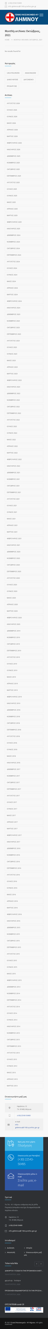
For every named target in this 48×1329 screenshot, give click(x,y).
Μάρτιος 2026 (12, 136)
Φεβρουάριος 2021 (14, 538)
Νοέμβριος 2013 (13, 1033)
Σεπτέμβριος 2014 (14, 1000)
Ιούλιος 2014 (12, 1013)
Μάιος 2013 (11, 1072)
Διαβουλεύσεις (12, 79)
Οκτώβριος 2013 (13, 1040)
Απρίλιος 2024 (12, 288)
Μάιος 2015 (11, 974)
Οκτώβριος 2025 (13, 169)
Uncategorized (13, 73)
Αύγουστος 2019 (13, 657)
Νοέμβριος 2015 (13, 934)
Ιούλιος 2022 (12, 426)
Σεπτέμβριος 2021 (14, 492)
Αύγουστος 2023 (13, 341)
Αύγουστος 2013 (13, 1053)
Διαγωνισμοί (29, 79)
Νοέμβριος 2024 (13, 242)
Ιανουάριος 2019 (13, 703)
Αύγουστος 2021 (13, 499)
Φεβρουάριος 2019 (14, 697)
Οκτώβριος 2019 (13, 644)
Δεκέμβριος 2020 (13, 552)
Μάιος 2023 (11, 360)
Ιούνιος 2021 (12, 512)
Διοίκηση (10, 1248)
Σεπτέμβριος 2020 (14, 571)
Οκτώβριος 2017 (13, 782)
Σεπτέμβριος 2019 (14, 651)
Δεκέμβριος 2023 (13, 314)
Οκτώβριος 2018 (13, 723)
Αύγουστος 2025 (13, 182)
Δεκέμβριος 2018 (13, 710)
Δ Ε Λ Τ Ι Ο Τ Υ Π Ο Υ (13, 1280)
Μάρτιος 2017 (12, 829)
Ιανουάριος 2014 (13, 1026)
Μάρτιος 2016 (12, 908)
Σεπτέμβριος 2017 (14, 789)
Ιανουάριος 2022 (13, 466)
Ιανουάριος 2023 (13, 387)
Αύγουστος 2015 (13, 954)
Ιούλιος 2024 (12, 268)
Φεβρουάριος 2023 (14, 380)
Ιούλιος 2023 (12, 347)
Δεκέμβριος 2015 (13, 927)
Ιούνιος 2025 (12, 196)
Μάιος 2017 (11, 815)
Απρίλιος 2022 (12, 446)
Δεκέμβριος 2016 (13, 848)
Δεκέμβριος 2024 (13, 235)
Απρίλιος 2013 (12, 1079)
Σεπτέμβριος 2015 (14, 947)
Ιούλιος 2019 (12, 664)
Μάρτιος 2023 (12, 374)
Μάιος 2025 (11, 202)
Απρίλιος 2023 (12, 367)
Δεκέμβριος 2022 (13, 393)
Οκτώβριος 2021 (13, 486)
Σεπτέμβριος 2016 (14, 868)
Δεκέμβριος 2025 (13, 156)
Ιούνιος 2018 (12, 749)
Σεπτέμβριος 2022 (14, 413)
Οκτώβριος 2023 (13, 327)
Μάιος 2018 (11, 756)
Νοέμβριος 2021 (13, 479)
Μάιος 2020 (11, 598)
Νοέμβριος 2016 (13, 855)
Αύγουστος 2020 (13, 578)
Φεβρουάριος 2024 (14, 301)
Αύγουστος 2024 (13, 261)
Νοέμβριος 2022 (13, 400)
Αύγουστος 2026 (13, 103)
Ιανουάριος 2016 (13, 921)
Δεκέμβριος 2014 (13, 987)
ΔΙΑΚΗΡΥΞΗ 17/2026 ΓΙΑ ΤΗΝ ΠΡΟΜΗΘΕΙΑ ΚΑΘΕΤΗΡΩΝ (24, 1271)
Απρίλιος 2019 (12, 683)
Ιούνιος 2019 (12, 670)
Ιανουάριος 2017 (13, 842)
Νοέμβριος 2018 (13, 716)
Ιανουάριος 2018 (13, 763)
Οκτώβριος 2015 (13, 941)
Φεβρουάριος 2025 (14, 222)
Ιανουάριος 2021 (13, 545)
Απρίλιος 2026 (12, 130)
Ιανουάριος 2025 (13, 229)
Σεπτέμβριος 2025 (14, 176)
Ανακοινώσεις (30, 73)
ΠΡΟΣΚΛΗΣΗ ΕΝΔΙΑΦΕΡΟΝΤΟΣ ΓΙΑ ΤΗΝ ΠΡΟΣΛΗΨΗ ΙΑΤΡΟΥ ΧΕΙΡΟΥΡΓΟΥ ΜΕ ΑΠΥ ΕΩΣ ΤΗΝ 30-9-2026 (24, 1290)
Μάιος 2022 (11, 440)
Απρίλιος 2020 (12, 604)
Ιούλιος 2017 (12, 802)
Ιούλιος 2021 (12, 505)
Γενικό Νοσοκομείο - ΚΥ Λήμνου (23, 1322)
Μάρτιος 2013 (12, 1086)
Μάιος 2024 (11, 281)
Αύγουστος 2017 (13, 796)
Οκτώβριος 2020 (13, 565)
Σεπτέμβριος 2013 (14, 1046)
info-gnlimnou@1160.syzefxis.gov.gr (22, 6)
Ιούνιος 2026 (12, 116)
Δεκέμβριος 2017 (13, 769)
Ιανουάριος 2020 (13, 624)
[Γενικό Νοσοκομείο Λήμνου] (22, 17)
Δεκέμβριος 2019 (13, 631)
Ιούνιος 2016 (12, 888)
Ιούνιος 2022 (12, 433)
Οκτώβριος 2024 (13, 248)
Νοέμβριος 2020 (13, 558)
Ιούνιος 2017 (12, 809)
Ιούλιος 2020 (12, 585)
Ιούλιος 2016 (12, 881)
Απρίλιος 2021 (12, 525)
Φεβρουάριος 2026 (14, 143)
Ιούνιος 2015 (12, 967)
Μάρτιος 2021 (12, 532)
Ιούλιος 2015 (12, 960)
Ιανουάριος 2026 (13, 149)
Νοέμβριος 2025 (13, 163)
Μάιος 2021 (11, 519)
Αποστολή (11, 1252)
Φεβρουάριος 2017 (14, 835)
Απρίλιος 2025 (12, 209)
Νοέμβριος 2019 (13, 637)
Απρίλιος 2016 (12, 901)
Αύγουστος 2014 (13, 1007)
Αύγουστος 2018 (13, 736)
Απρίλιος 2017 (12, 822)
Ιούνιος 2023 (12, 354)
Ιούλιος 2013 (12, 1059)
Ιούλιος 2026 (12, 110)
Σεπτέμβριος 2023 (14, 334)
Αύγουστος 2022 (13, 420)
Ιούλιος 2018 (12, 743)
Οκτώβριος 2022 (13, 407)
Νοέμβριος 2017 (13, 776)
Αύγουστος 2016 (13, 875)
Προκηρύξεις (12, 86)
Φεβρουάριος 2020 (14, 618)
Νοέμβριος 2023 (13, 321)
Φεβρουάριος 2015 (14, 980)
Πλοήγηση (25, 1145)
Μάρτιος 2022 (12, 453)
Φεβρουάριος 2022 (14, 459)
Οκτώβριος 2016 (13, 861)
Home (7, 40)
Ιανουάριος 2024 (13, 308)
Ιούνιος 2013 (12, 1066)
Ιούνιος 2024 (12, 275)
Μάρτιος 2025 (12, 215)
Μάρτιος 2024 (12, 294)
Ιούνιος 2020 (12, 591)
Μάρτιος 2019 (12, 690)
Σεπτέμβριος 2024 (14, 255)
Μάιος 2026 (11, 123)
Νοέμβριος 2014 (13, 993)
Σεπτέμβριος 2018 (14, 730)
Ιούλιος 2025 (12, 189)
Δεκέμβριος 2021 (13, 472)
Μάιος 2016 (11, 894)
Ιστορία (29, 1248)
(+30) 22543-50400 (15, 3)
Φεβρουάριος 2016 (14, 914)
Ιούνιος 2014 (12, 1020)
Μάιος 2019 (11, 677)
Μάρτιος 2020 (12, 611)
